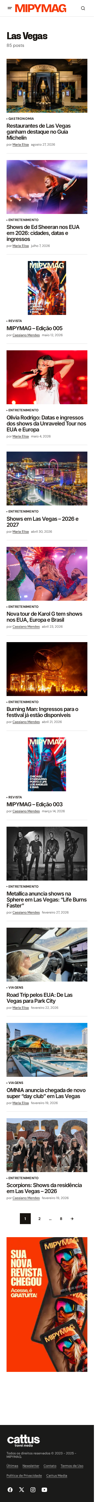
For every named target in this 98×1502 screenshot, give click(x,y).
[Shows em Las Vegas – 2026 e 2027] (47, 478)
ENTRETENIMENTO (23, 220)
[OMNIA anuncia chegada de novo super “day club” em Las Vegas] (47, 1050)
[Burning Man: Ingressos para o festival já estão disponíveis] (47, 669)
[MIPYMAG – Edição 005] (47, 288)
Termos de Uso (72, 1466)
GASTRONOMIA (21, 119)
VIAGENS (15, 987)
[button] (10, 8)
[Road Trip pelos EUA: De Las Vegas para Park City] (47, 955)
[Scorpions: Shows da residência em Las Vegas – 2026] (47, 1145)
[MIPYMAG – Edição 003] (47, 764)
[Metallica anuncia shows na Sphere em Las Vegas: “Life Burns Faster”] (47, 854)
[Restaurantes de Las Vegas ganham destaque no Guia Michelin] (47, 86)
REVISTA (15, 321)
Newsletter (31, 1466)
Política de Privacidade (24, 1475)
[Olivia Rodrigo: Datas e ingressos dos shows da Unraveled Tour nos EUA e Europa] (47, 377)
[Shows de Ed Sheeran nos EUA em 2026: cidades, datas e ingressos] (47, 187)
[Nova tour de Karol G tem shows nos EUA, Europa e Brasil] (47, 574)
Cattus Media (56, 1475)
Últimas (12, 1466)
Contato (50, 1466)
